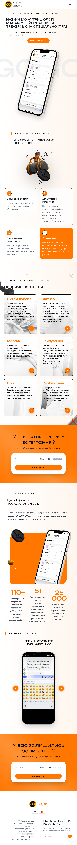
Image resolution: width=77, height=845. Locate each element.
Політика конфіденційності (23, 839)
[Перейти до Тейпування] (67, 370)
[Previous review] (15, 688)
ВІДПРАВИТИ (38, 467)
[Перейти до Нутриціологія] (31, 328)
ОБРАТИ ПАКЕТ (37, 40)
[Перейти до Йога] (31, 410)
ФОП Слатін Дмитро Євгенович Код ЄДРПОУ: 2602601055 (24, 823)
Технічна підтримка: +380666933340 (26, 832)
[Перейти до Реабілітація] (67, 410)
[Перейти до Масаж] (31, 370)
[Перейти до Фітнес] (67, 328)
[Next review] (61, 688)
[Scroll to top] (71, 839)
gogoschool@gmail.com (24, 829)
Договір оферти (27, 836)
